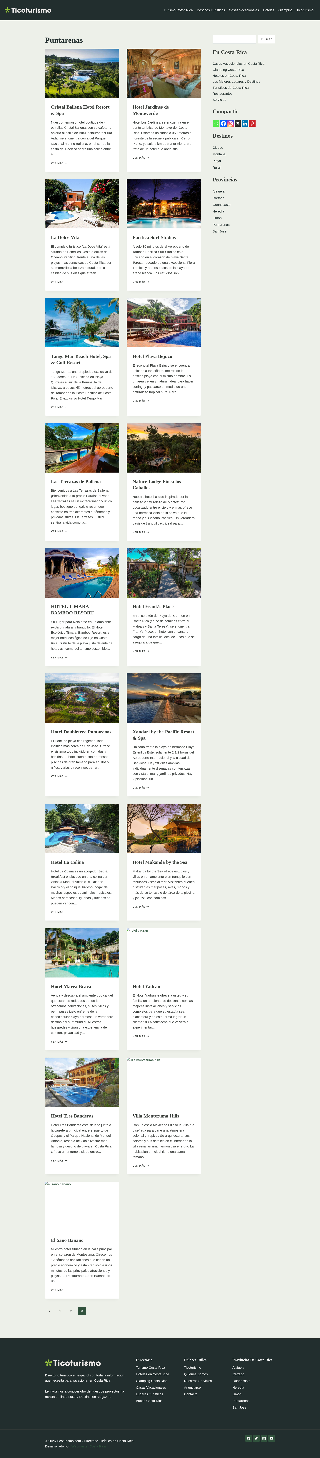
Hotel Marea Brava (71, 986)
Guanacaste (222, 205)
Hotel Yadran (146, 986)
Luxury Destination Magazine (89, 1397)
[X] (238, 123)
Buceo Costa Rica (149, 1401)
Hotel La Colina (67, 862)
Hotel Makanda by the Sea (160, 862)
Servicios (219, 100)
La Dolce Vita (65, 237)
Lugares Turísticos (149, 1394)
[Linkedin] (245, 123)
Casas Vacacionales (244, 10)
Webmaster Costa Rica (88, 1446)
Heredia (218, 211)
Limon (217, 218)
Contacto (190, 1394)
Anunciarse (192, 1387)
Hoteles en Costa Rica (229, 75)
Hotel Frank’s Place (153, 606)
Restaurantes (222, 93)
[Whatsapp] (216, 123)
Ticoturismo (305, 10)
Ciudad (218, 147)
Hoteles (268, 10)
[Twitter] (256, 1438)
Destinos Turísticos (211, 10)
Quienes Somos (196, 1374)
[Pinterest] (252, 123)
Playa (217, 161)
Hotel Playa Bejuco (152, 356)
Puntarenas (221, 225)
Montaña (219, 154)
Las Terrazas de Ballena (76, 481)
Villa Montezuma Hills (156, 1116)
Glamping (285, 10)
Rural (217, 167)
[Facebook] (223, 123)
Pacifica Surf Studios (154, 237)
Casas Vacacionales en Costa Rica (238, 63)
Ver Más (59, 163)
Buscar (266, 39)
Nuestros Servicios (198, 1381)
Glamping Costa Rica (228, 70)
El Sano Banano (67, 1240)
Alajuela (218, 191)
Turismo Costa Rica (178, 10)
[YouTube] (271, 1438)
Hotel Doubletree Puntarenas (81, 731)
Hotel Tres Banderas (72, 1116)
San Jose (219, 231)
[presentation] (82, 73)
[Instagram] (230, 123)
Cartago (218, 198)
